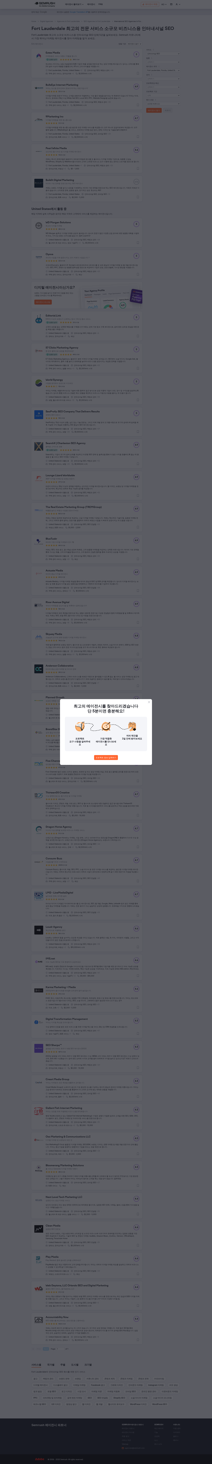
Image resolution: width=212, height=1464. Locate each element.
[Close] (149, 702)
